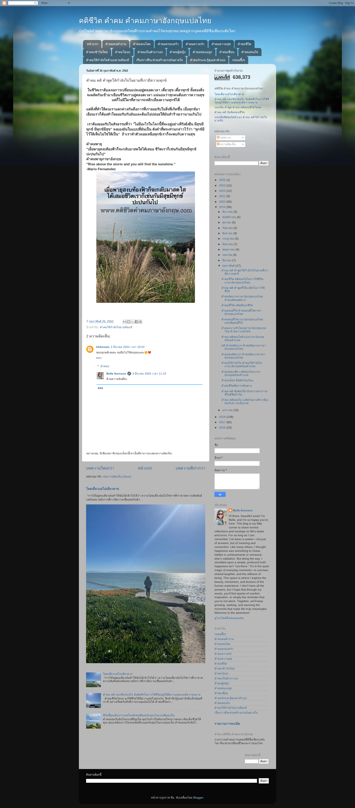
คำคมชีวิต (244, 44)
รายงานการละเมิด (227, 723)
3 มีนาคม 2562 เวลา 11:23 (149, 373)
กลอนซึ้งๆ (238, 60)
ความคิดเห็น (227, 144)
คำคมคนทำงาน (115, 44)
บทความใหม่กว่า (100, 468)
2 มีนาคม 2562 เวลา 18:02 (128, 347)
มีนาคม (227, 260)
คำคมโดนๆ (122, 52)
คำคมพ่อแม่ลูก (202, 52)
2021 (222, 196)
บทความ (225, 137)
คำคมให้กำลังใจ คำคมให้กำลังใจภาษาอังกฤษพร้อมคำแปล (241, 364)
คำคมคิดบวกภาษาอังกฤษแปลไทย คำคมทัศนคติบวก (242, 298)
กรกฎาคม (228, 238)
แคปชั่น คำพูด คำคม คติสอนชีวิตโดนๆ (237, 107)
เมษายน (227, 254)
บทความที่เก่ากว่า (190, 468)
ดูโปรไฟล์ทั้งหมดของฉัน (229, 618)
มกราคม (227, 410)
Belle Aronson (116, 373)
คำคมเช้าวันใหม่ (97, 52)
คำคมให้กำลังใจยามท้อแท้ (116, 327)
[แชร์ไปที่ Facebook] (136, 322)
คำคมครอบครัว (168, 44)
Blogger (198, 797)
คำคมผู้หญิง (178, 52)
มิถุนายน (228, 244)
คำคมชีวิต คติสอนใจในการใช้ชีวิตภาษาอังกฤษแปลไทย (242, 281)
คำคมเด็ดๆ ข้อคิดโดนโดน (237, 380)
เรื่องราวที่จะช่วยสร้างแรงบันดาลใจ (159, 60)
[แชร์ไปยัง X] (132, 322)
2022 (222, 190)
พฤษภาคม (229, 249)
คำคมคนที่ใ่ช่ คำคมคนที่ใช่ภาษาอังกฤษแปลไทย (241, 312)
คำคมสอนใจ (249, 52)
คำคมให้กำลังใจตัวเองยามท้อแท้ (107, 60)
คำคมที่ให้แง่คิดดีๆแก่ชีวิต (237, 305)
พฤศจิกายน (229, 217)
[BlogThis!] (129, 322)
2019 (222, 207)
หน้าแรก (92, 44)
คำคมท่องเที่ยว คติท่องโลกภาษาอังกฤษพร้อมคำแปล (241, 373)
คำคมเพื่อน (226, 52)
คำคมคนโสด (142, 44)
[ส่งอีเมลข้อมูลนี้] (125, 322)
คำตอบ (104, 366)
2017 (222, 422)
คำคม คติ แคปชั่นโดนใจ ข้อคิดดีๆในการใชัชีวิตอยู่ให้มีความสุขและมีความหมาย (152, 694)
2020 (222, 201)
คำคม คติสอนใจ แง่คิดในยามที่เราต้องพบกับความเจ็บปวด (245, 401)
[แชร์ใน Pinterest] (140, 322)
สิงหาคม (227, 233)
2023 (222, 185)
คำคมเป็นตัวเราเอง (150, 52)
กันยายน (227, 228)
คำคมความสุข (221, 44)
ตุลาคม (227, 222)
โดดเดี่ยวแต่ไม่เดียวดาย (102, 488)
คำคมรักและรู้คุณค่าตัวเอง (207, 60)
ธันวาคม (228, 211)
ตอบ (98, 357)
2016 (222, 427)
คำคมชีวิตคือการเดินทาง (236, 385)
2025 (222, 180)
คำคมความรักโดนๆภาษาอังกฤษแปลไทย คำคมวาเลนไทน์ (243, 330)
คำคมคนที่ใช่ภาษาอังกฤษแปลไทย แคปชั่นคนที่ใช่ (242, 321)
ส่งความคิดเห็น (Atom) (117, 476)
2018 (222, 416)
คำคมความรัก (195, 44)
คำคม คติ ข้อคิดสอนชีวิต (229, 112)
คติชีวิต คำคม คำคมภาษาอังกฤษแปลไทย (145, 20)
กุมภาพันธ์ (228, 265)
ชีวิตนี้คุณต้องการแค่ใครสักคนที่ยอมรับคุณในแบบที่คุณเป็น (138, 715)
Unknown (102, 347)
